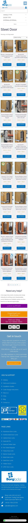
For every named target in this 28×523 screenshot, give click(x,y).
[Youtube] (18, 327)
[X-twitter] (14, 327)
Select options (7, 64)
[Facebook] (10, 327)
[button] (25, 3)
